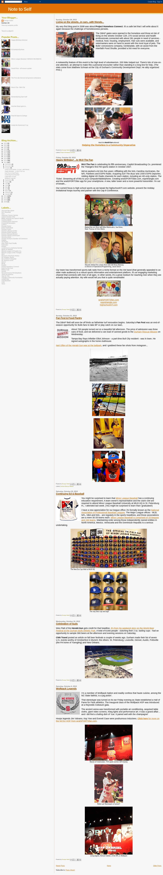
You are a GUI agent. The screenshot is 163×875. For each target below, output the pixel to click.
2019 (5, 149)
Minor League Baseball (127, 498)
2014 (5, 158)
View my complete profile (10, 25)
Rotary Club (5, 270)
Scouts (4, 271)
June (6, 185)
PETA (3, 263)
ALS (3, 214)
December (8, 164)
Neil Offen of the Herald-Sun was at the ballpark (78, 345)
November (8, 166)
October (7, 168)
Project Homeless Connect (67, 152)
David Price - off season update (21, 68)
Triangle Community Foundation (12, 277)
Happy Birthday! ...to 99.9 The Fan (74, 159)
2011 (5, 196)
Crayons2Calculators (8, 223)
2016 (5, 155)
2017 (5, 153)
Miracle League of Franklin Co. (11, 251)
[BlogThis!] (73, 150)
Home (109, 866)
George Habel (8, 20)
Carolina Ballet (6, 220)
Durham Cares (6, 229)
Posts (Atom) (70, 870)
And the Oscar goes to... (19, 106)
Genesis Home (6, 237)
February (8, 192)
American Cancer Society (10, 215)
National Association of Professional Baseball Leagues (120, 511)
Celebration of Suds (67, 623)
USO (3, 282)
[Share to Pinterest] (80, 150)
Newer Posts (60, 866)
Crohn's (4, 224)
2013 (5, 160)
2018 (5, 151)
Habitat (4, 240)
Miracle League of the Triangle (11, 252)
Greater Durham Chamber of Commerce (15, 238)
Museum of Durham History (10, 256)
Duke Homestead (7, 228)
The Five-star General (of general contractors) (26, 78)
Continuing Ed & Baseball (70, 493)
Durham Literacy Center (9, 231)
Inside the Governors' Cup (19, 125)
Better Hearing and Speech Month (13, 218)
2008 (5, 202)
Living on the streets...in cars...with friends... (80, 22)
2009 (5, 200)
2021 (5, 145)
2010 (5, 198)
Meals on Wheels (7, 249)
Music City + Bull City (18, 87)
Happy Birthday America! (19, 40)
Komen (4, 246)
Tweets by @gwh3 (7, 31)
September (8, 180)
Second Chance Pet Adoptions (11, 273)
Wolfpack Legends (66, 688)
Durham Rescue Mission (145, 332)
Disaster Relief (6, 226)
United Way (5, 279)
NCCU (4, 262)
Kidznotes (5, 245)
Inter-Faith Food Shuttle (9, 243)
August (7, 182)
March (7, 190)
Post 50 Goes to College (19, 115)
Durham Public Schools (9, 232)
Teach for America (7, 274)
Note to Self (19, 9)
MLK (3, 254)
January (7, 194)
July (6, 183)
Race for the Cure (7, 268)
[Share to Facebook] (78, 150)
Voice (3, 284)
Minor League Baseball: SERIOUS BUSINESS (26, 59)
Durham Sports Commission (11, 235)
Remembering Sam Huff (19, 97)
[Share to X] (75, 150)
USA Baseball (6, 280)
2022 (5, 143)
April (6, 189)
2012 (5, 162)
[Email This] (71, 150)
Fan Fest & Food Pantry (69, 318)
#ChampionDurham (17, 49)
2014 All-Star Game (8, 210)
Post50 (4, 265)
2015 (5, 156)
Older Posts (157, 866)
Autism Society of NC (8, 217)
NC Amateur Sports (8, 257)
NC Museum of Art (7, 260)
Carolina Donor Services (10, 221)
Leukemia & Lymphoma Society (12, 248)
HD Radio (5, 242)
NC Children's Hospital (9, 259)
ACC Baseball (6, 212)
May (6, 187)
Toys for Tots (6, 276)
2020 (5, 147)
